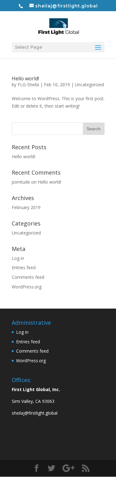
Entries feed (24, 267)
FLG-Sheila (28, 84)
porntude (21, 182)
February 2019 (26, 207)
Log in (18, 258)
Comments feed (28, 277)
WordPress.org (26, 287)
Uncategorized (89, 84)
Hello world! (25, 78)
